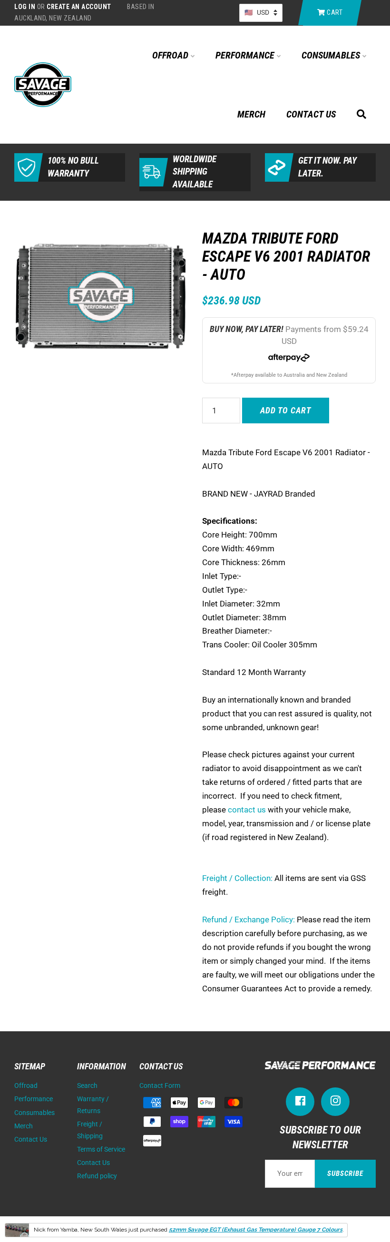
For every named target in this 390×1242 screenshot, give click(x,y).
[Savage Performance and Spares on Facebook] (300, 1103)
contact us (247, 809)
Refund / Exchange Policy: (248, 919)
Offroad (171, 55)
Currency (261, 13)
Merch (251, 114)
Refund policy (97, 1176)
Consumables (332, 55)
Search (87, 1086)
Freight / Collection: (237, 878)
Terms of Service (101, 1149)
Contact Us (311, 114)
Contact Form (159, 1086)
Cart (334, 12)
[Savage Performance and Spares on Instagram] (335, 1103)
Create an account (79, 6)
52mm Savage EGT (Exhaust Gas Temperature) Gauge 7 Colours (255, 1229)
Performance (246, 55)
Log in (24, 6)
